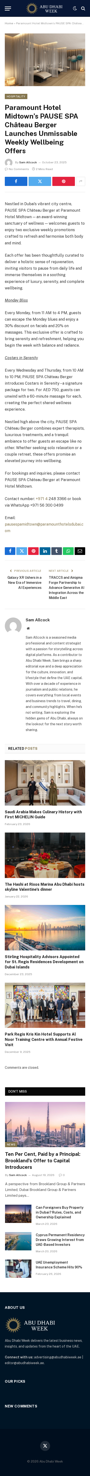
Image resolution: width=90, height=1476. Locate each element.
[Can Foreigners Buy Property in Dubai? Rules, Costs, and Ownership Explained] (18, 1214)
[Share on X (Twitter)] (40, 181)
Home (9, 23)
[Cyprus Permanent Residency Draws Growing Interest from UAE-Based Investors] (18, 1241)
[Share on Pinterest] (63, 181)
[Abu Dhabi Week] (44, 8)
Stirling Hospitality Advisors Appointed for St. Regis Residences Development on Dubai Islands (44, 962)
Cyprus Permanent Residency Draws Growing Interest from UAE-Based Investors (60, 1240)
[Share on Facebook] (16, 181)
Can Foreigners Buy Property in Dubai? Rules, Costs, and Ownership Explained (60, 1212)
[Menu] (8, 8)
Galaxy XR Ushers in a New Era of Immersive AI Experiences (24, 583)
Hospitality (16, 96)
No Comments (19, 169)
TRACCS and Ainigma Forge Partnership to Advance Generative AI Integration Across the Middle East (66, 588)
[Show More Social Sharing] (80, 181)
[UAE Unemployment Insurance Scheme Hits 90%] (18, 1269)
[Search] (82, 8)
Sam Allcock (28, 162)
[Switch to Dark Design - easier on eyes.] (75, 8)
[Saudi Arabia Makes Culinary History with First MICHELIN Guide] (45, 782)
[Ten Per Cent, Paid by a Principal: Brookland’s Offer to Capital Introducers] (45, 1124)
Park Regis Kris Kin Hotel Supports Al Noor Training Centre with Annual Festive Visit (44, 1039)
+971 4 (42, 498)
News (11, 1144)
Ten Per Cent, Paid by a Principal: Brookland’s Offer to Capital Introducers (42, 1160)
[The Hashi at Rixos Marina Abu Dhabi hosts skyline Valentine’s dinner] (45, 855)
